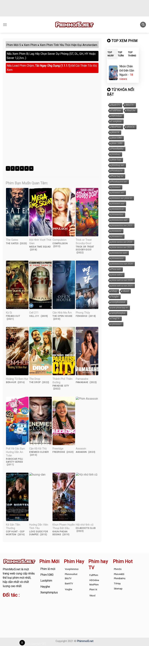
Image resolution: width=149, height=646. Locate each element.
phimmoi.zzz (117, 203)
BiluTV (130, 105)
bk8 (12, 615)
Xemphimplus (49, 592)
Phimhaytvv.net (119, 181)
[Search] (143, 25)
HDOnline (116, 116)
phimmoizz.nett (119, 252)
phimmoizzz (117, 258)
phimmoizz (116, 236)
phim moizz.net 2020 (121, 242)
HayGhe (131, 110)
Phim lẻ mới (47, 569)
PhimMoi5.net (11, 569)
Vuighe (115, 296)
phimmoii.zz (117, 209)
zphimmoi (116, 324)
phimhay (115, 154)
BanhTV (115, 105)
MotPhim (116, 127)
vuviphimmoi (118, 302)
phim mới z (116, 274)
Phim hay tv (117, 176)
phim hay (116, 159)
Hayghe (45, 586)
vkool (126, 291)
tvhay (114, 291)
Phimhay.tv (116, 170)
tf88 (5, 602)
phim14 (115, 132)
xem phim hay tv (119, 307)
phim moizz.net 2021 (121, 247)
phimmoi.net (117, 192)
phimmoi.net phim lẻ (121, 198)
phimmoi (115, 187)
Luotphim (116, 121)
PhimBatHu (117, 148)
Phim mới (116, 269)
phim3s (130, 127)
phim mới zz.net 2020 (122, 280)
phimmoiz (116, 231)
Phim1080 (46, 574)
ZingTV (115, 318)
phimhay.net (117, 165)
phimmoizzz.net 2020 (122, 263)
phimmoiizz (117, 214)
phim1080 (116, 137)
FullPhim (116, 110)
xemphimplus (118, 313)
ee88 (17, 610)
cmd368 (8, 606)
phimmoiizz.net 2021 (121, 225)
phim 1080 (116, 143)
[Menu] (5, 24)
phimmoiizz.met (119, 220)
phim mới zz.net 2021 (122, 285)
